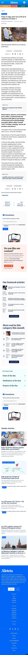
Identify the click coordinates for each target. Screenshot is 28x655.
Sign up (5, 229)
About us (14, 638)
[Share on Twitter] (17, 54)
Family (4, 433)
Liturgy (4, 512)
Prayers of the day (10, 386)
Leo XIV (4, 487)
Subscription (14, 614)
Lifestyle (14, 598)
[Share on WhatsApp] (22, 54)
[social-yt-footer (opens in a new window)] (10, 629)
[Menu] (5, 2)
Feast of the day (9, 376)
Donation (14, 616)
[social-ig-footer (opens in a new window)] (17, 629)
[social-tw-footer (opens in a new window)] (15, 629)
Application (14, 610)
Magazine (14, 612)
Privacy (14, 650)
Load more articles (14, 316)
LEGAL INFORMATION (14, 640)
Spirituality (14, 600)
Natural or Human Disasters (8, 462)
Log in (17, 589)
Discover (14, 602)
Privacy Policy (14, 648)
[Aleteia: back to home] (14, 2)
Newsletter (14, 608)
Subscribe (5, 6)
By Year (14, 624)
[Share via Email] (20, 54)
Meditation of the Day (12, 381)
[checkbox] (3, 224)
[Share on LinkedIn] (15, 54)
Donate (13, 6)
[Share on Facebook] (12, 54)
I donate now (8, 265)
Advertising (14, 618)
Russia (4, 537)
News (14, 596)
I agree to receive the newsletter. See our (14, 225)
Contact (14, 645)
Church (3, 10)
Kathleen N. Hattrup (18, 21)
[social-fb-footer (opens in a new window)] (12, 629)
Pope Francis (5, 195)
